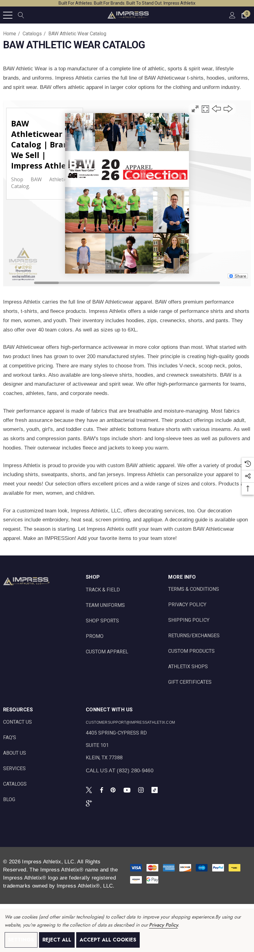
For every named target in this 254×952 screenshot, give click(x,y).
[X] (90, 789)
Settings (21, 939)
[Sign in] (231, 15)
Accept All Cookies (108, 939)
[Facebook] (101, 789)
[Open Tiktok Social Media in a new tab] (155, 789)
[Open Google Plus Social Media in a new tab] (90, 803)
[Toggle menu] (7, 15)
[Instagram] (142, 789)
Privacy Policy (163, 924)
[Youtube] (128, 789)
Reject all (56, 939)
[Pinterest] (114, 789)
